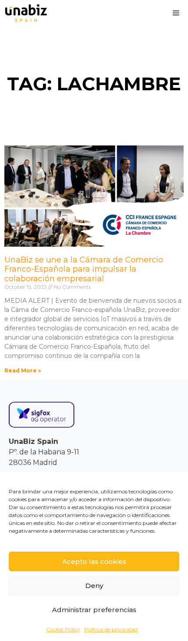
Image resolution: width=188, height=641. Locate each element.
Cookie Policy (63, 629)
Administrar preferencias (94, 610)
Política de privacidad (111, 629)
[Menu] (176, 13)
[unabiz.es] (26, 13)
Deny (94, 585)
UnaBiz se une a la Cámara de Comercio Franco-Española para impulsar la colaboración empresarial (83, 269)
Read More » (22, 370)
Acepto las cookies (94, 561)
